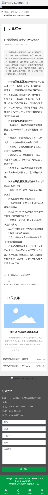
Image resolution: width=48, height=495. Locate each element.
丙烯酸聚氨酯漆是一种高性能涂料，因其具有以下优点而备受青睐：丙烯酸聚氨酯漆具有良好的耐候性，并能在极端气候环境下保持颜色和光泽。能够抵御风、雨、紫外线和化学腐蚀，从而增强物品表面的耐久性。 (23, 344)
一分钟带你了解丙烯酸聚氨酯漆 (22, 332)
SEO (37, 484)
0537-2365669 (15, 411)
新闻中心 (14, 12)
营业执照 (30, 484)
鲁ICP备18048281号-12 (24, 481)
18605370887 (15, 407)
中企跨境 (22, 484)
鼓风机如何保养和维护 (20, 275)
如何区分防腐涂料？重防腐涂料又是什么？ (22, 285)
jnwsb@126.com (16, 415)
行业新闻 (25, 12)
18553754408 (27, 407)
